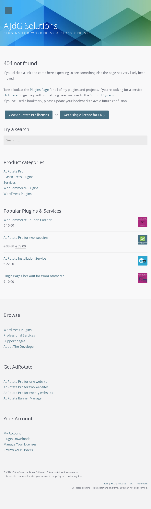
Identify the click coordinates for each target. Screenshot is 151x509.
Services (10, 182)
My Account (12, 433)
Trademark (141, 483)
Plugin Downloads (17, 439)
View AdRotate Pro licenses (28, 115)
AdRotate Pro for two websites (26, 387)
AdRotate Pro (13, 171)
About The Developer (19, 346)
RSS (106, 483)
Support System (102, 95)
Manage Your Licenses (20, 444)
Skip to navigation (8, 10)
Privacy (122, 483)
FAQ (113, 483)
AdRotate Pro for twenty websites (28, 393)
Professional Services (19, 335)
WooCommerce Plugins (21, 188)
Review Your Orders (18, 450)
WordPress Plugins (18, 194)
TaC (130, 483)
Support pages (14, 341)
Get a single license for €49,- (84, 115)
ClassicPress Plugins (18, 177)
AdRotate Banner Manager (23, 398)
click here (10, 95)
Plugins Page (39, 90)
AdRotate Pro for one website (25, 381)
